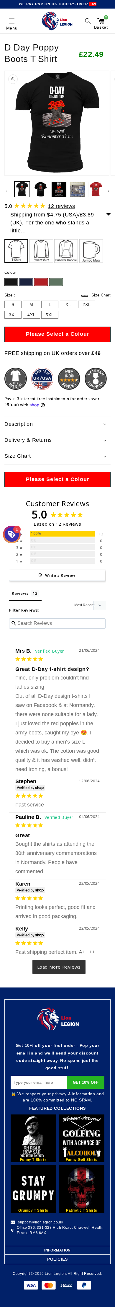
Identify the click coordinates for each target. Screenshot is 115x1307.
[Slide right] (108, 190)
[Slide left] (6, 190)
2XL (86, 305)
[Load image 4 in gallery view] (77, 189)
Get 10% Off (85, 1082)
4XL (31, 315)
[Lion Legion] (57, 21)
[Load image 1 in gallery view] (22, 189)
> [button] (59, 967)
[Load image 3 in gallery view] (59, 189)
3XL (13, 315)
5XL (49, 315)
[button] (11, 20)
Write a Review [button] (60, 575)
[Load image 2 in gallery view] (40, 189)
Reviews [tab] (20, 593)
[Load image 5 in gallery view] (96, 189)
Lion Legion (55, 1274)
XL (68, 305)
